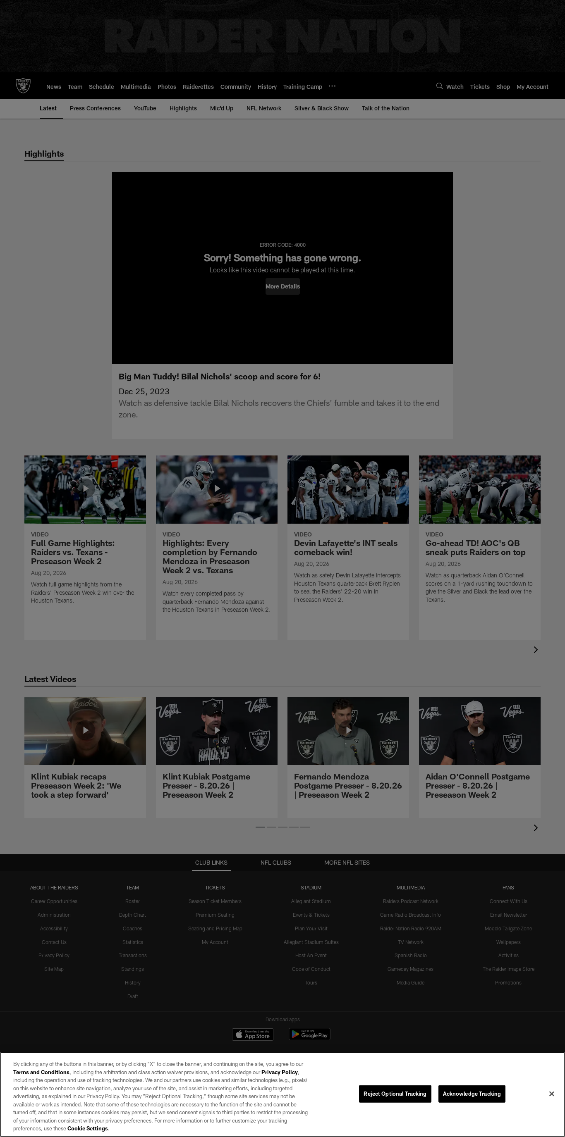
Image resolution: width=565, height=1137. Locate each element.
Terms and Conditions (41, 1072)
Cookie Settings (87, 1128)
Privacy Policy (279, 1072)
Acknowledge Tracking (472, 1093)
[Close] (552, 1094)
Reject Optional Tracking (395, 1093)
